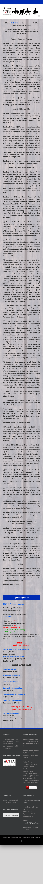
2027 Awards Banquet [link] (11, 713)
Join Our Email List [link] (11, 815)
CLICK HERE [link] (15, 23)
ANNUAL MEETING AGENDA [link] (13, 656)
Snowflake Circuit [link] (9, 669)
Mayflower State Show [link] (11, 675)
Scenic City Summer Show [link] (12, 688)
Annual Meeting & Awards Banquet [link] (16, 649)
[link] (21, 2)
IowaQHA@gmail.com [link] (31, 823)
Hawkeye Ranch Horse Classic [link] (14, 694)
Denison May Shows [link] (10, 682)
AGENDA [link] (8, 616)
